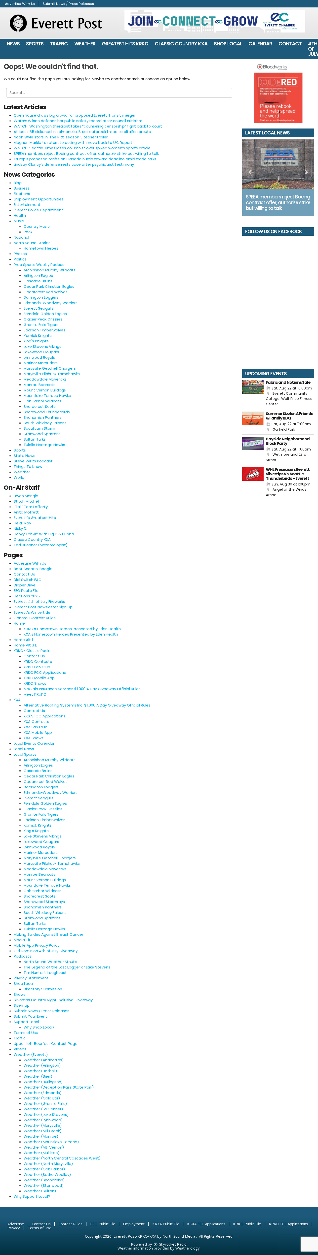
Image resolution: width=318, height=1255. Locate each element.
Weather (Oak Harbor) (44, 1169)
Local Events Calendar (34, 743)
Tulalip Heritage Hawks (44, 444)
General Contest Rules (35, 617)
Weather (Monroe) (41, 1136)
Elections (22, 193)
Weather (84, 43)
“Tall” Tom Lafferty (31, 506)
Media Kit (22, 939)
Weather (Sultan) (40, 1190)
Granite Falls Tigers (41, 324)
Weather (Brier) (38, 1076)
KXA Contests (36, 721)
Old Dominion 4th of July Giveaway (46, 950)
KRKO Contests (38, 661)
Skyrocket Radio (172, 1244)
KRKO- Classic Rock (31, 650)
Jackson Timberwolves (44, 330)
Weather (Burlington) (43, 1081)
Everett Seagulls (38, 308)
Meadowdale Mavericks (45, 379)
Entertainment (27, 204)
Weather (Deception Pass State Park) (59, 1087)
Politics (20, 259)
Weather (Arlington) (42, 1065)
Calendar (260, 43)
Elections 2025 (27, 596)
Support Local (26, 1021)
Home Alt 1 (23, 639)
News (13, 43)
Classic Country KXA (181, 43)
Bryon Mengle (26, 495)
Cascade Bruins (38, 281)
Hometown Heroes (41, 248)
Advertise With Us (20, 3)
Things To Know (28, 466)
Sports (34, 43)
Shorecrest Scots (40, 406)
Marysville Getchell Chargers (50, 368)
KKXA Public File (165, 1223)
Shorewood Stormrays (44, 901)
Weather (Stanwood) (44, 1185)
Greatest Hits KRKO (125, 43)
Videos (20, 1049)
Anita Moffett (26, 512)
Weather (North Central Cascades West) (62, 1158)
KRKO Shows (35, 683)
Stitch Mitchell (27, 501)
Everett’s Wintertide (32, 612)
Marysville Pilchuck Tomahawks (52, 373)
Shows (20, 994)
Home (19, 623)
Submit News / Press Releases (68, 3)
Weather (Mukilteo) (42, 1152)
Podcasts (22, 956)
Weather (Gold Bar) (42, 1098)
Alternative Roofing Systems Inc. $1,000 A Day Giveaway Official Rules (87, 705)
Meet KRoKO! (35, 694)
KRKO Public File (247, 1223)
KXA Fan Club (35, 727)
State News (24, 455)
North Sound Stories (32, 242)
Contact (290, 43)
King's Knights (36, 341)
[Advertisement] (214, 21)
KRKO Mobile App (39, 677)
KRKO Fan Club (37, 667)
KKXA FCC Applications (44, 716)
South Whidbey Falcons (45, 422)
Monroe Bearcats (39, 384)
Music (19, 221)
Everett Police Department (38, 210)
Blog (18, 182)
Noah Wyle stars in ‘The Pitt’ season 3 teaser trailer (61, 137)
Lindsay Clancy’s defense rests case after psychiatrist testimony (74, 164)
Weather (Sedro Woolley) (47, 1174)
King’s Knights (36, 830)
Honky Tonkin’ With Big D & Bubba (44, 534)
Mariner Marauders (41, 362)
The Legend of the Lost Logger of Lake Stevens (67, 967)
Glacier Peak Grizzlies (43, 319)
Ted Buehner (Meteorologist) (41, 544)
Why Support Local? (32, 1196)
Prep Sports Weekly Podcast (40, 264)
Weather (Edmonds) (43, 1092)
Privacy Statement (31, 978)
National (21, 237)
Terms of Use (26, 1032)
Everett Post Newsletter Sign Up (43, 607)
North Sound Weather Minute (50, 961)
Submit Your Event (30, 1016)
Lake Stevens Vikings (42, 346)
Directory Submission (43, 989)
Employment (134, 1223)
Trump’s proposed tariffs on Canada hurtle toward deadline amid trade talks (85, 158)
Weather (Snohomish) (44, 1180)
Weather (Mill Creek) (43, 1130)
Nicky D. (20, 528)
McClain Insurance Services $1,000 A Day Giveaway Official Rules (82, 688)
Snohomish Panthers (43, 417)
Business (22, 188)
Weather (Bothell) (40, 1070)
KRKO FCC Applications (45, 672)
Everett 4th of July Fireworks (39, 601)
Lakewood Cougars (41, 351)
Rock (28, 231)
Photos (20, 253)
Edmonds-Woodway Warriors (51, 302)
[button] (250, 172)
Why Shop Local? (39, 1027)
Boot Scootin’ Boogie (33, 568)
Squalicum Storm (39, 428)
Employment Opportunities (39, 199)
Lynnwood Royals (39, 357)
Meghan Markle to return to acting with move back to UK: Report (73, 142)
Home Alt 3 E (25, 645)
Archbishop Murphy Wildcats (50, 270)
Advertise (15, 1223)
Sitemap (22, 1005)
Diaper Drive (25, 585)
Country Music (37, 226)
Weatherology (187, 1248)
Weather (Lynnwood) (43, 1120)
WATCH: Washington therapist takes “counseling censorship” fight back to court (88, 126)
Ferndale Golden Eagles (45, 313)
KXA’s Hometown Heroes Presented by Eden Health (71, 634)
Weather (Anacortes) (44, 1059)
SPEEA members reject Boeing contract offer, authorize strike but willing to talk (86, 153)
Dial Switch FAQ (27, 579)
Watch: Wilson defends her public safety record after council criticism (78, 120)
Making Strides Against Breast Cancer (48, 934)
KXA (17, 699)
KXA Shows (33, 737)
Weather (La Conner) (43, 1109)
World (19, 477)
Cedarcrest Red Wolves (46, 291)
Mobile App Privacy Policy (36, 945)
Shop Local (228, 43)
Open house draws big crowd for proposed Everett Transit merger (75, 115)
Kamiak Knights (38, 335)
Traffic (59, 43)
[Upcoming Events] (253, 393)
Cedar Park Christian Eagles (49, 286)
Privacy (13, 1227)
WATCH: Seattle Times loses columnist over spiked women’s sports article (82, 148)
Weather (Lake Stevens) (46, 1114)
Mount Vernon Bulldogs (45, 390)
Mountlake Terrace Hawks (47, 395)
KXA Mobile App (38, 732)
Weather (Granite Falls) (45, 1103)
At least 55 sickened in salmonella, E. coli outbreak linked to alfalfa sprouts (82, 131)
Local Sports (25, 754)
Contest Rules (70, 1223)
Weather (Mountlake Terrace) (51, 1141)
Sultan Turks (35, 439)
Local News (24, 748)
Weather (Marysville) (43, 1125)
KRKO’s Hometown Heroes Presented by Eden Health (72, 628)
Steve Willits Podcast (33, 461)
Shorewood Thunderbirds (47, 412)
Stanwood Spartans (42, 433)
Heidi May (22, 523)
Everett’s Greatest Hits (35, 517)
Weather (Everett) (31, 1054)
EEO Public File (26, 590)
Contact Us (24, 574)
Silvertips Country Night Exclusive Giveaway (53, 999)
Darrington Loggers (41, 297)
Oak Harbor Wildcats (42, 401)
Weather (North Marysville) (48, 1163)
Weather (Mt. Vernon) (44, 1147)
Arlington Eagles (38, 275)
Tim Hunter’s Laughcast (45, 972)
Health (20, 215)
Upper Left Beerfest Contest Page (46, 1043)
